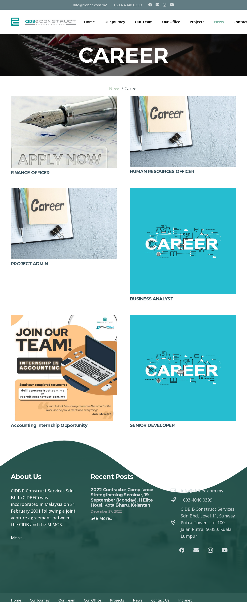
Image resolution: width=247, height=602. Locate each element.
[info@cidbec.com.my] (175, 490)
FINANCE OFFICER (30, 172)
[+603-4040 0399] (175, 499)
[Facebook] (150, 5)
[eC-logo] (15, 22)
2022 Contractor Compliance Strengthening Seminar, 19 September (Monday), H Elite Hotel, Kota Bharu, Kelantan (122, 497)
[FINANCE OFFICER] (64, 99)
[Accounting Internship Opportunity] (64, 318)
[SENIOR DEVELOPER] (183, 318)
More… (18, 538)
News (114, 88)
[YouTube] (172, 5)
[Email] (157, 5)
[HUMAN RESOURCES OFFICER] (183, 99)
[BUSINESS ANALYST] (183, 192)
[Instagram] (164, 5)
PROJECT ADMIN (29, 263)
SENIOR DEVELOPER (152, 425)
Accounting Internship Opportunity (49, 425)
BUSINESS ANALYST (151, 299)
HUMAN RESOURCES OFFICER (162, 171)
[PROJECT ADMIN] (64, 192)
